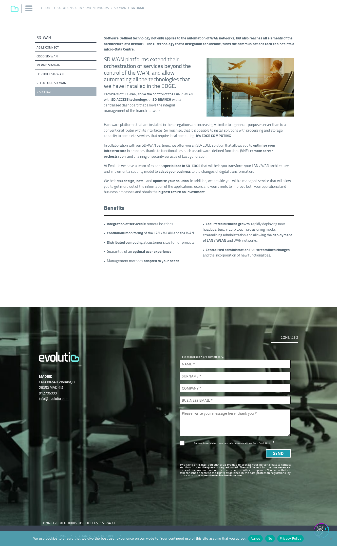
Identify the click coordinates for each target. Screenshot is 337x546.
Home (47, 7)
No (270, 538)
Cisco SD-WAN (47, 56)
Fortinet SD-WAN (50, 74)
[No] (330, 538)
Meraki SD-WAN (48, 65)
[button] (29, 8)
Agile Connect (48, 47)
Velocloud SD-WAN (51, 82)
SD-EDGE (45, 91)
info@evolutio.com (54, 398)
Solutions (65, 7)
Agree (255, 538)
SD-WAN (120, 7)
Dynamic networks (94, 7)
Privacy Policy (290, 538)
